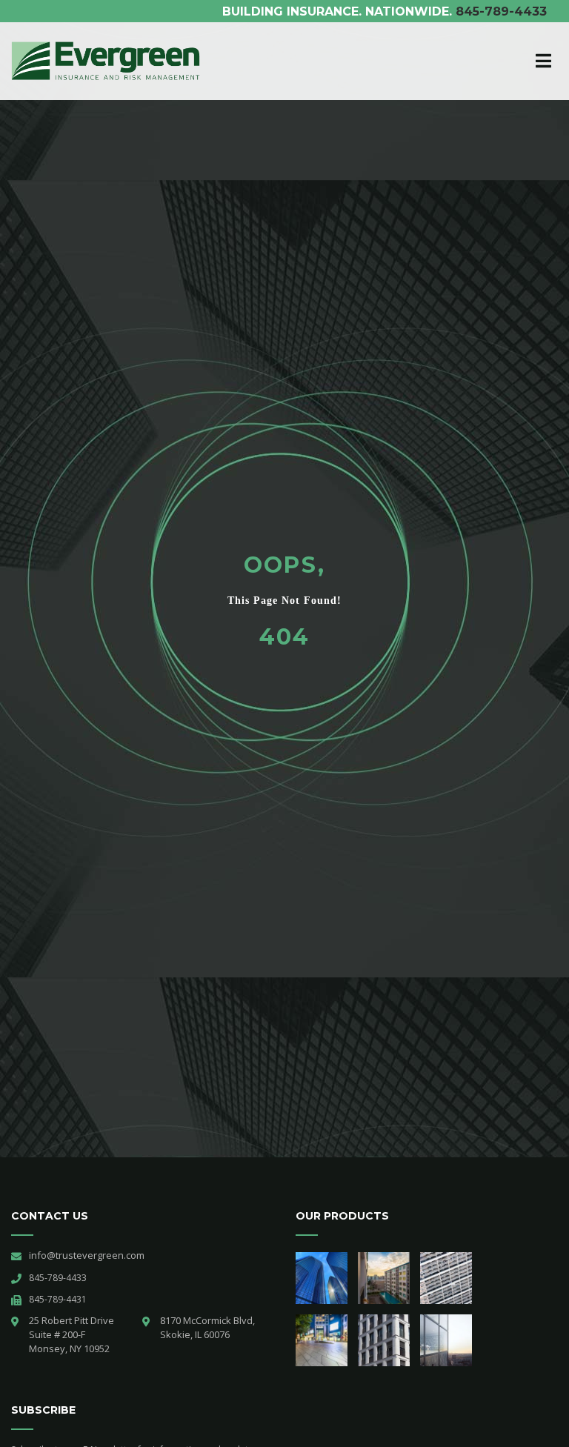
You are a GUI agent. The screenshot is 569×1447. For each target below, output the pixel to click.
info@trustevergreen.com (86, 1255)
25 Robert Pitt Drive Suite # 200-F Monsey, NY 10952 (72, 1334)
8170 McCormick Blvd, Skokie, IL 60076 (207, 1327)
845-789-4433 (501, 11)
